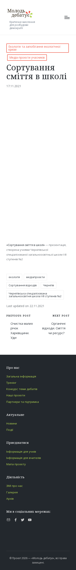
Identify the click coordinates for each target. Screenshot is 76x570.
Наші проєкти (15, 395)
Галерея (12, 492)
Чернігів (48, 285)
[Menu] (67, 17)
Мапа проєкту (16, 464)
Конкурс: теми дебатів (21, 389)
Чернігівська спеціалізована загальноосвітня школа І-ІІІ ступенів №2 (35, 295)
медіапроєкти (35, 277)
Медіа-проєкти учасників (27, 57)
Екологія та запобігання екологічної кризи (34, 48)
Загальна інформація (21, 376)
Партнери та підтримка (22, 402)
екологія (14, 277)
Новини (11, 423)
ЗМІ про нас (14, 486)
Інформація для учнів (21, 451)
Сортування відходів (23, 285)
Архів (10, 498)
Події (9, 430)
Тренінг (11, 383)
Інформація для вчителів (23, 458)
